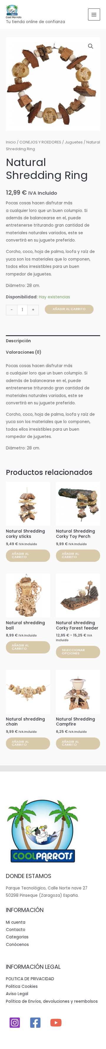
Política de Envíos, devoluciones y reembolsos (52, 1001)
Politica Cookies (22, 986)
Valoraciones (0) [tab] (23, 352)
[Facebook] (35, 1022)
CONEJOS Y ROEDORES (40, 142)
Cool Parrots (13, 17)
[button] (90, 46)
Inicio (11, 142)
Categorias (17, 937)
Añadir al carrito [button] (20, 555)
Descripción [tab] (18, 341)
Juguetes (74, 142)
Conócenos (17, 944)
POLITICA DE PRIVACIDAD (30, 979)
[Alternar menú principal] (94, 14)
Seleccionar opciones (73, 652)
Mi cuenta (15, 922)
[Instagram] (15, 1022)
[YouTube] (56, 1022)
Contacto (15, 929)
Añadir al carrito (69, 309)
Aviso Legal (17, 994)
